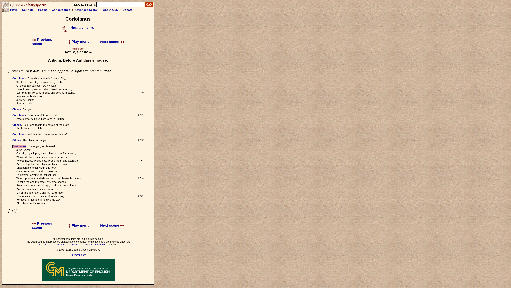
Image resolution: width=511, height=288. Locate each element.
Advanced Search (87, 9)
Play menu (80, 42)
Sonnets (28, 9)
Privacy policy (78, 255)
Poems (42, 9)
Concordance (61, 9)
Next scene (110, 42)
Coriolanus (19, 78)
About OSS (110, 9)
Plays (14, 9)
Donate (127, 9)
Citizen (16, 109)
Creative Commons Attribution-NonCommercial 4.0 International (73, 244)
